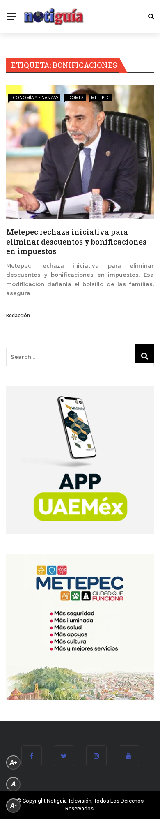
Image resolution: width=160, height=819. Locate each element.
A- (13, 806)
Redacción (18, 315)
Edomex (75, 97)
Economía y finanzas (34, 97)
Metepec (100, 97)
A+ (13, 762)
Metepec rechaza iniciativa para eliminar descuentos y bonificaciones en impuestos (76, 241)
